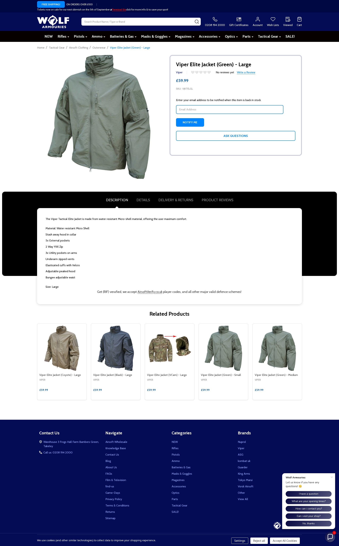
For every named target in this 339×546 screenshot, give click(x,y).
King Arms (244, 473)
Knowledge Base (115, 448)
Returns (110, 511)
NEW (48, 36)
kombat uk (244, 461)
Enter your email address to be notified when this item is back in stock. (218, 100)
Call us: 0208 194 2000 (58, 452)
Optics (230, 36)
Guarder (243, 467)
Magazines (183, 36)
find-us (109, 486)
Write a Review (246, 72)
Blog (108, 461)
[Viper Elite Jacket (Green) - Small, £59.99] (223, 348)
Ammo (97, 36)
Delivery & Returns (175, 200)
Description (117, 200)
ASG (240, 454)
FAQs (108, 473)
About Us (111, 467)
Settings (239, 541)
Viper (241, 448)
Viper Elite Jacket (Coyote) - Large (60, 375)
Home (40, 47)
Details (143, 200)
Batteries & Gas (122, 36)
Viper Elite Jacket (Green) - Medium (276, 375)
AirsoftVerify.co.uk (150, 292)
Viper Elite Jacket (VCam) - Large (167, 375)
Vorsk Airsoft (245, 486)
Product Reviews (217, 200)
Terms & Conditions (117, 505)
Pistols (79, 36)
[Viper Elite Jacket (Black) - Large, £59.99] (115, 348)
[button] (330, 537)
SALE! (290, 36)
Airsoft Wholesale (116, 442)
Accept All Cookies (285, 541)
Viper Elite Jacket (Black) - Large (112, 375)
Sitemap (110, 518)
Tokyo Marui (245, 480)
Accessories (208, 36)
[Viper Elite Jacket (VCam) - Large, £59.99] (169, 348)
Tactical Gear (268, 36)
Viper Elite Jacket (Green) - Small (221, 375)
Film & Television (115, 480)
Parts (246, 36)
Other (241, 492)
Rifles (62, 36)
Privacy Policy (113, 499)
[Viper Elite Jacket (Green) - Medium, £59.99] (277, 348)
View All (243, 499)
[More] (68, 36)
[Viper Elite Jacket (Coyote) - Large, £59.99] (61, 348)
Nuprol (242, 442)
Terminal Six (119, 9)
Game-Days (112, 492)
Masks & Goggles (154, 36)
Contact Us (112, 454)
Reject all (259, 541)
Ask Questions (236, 136)
